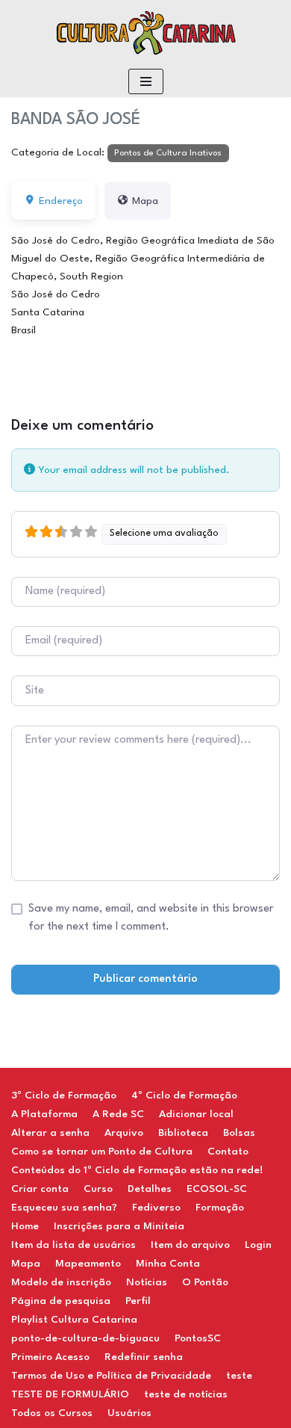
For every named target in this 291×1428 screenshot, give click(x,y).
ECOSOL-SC (217, 1189)
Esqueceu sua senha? (64, 1207)
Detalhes (150, 1189)
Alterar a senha (50, 1133)
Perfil (138, 1301)
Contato (227, 1151)
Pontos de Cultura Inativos (168, 153)
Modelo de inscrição (61, 1282)
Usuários (129, 1413)
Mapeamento (88, 1263)
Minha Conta (168, 1263)
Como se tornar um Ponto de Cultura (102, 1151)
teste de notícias (186, 1394)
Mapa (25, 1263)
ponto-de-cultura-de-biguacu (85, 1338)
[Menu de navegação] (145, 81)
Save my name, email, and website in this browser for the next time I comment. (150, 918)
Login (258, 1245)
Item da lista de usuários (73, 1245)
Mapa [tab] (145, 201)
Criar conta (40, 1189)
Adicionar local (196, 1114)
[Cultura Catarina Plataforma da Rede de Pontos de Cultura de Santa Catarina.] (145, 32)
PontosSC (198, 1338)
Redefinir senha (143, 1357)
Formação (219, 1207)
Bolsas (239, 1133)
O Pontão (205, 1282)
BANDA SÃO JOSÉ (75, 120)
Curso (98, 1189)
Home (25, 1226)
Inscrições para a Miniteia (119, 1226)
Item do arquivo (190, 1245)
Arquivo (123, 1133)
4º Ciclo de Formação (184, 1095)
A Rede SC (118, 1114)
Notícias (146, 1282)
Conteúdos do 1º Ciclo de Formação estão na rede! (137, 1170)
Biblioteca (183, 1133)
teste (239, 1375)
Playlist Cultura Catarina (74, 1319)
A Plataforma (44, 1114)
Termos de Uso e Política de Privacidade (111, 1375)
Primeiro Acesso (50, 1357)
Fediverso (156, 1207)
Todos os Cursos (52, 1413)
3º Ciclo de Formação (63, 1095)
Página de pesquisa (60, 1301)
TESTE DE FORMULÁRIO (70, 1394)
